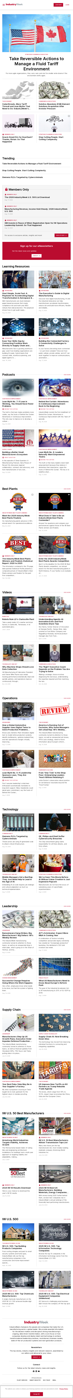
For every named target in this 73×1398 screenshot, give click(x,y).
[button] (3, 4)
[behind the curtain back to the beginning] (55, 387)
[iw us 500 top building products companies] (18, 1232)
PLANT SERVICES (22, 1380)
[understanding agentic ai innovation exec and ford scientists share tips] (55, 605)
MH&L (54, 1380)
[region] (36, 1392)
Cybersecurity (7, 833)
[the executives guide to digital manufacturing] (55, 279)
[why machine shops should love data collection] (18, 653)
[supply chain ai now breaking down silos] (55, 1023)
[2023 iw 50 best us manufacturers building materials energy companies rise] (55, 1174)
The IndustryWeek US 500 (11, 1243)
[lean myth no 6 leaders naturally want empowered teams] (55, 438)
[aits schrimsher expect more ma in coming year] (55, 919)
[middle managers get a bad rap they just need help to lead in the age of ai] (18, 863)
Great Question (10, 457)
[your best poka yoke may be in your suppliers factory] (18, 1070)
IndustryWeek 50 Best (10, 1137)
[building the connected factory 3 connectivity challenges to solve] (55, 327)
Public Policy (43, 978)
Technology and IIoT (46, 616)
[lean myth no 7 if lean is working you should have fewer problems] (18, 387)
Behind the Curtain (11, 409)
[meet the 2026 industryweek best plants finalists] (18, 502)
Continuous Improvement (11, 398)
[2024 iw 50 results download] (18, 1174)
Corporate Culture (46, 770)
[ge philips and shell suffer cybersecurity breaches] (55, 822)
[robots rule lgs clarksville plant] (18, 605)
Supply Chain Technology (48, 1034)
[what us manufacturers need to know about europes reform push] (55, 967)
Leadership (6, 930)
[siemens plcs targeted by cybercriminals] (18, 822)
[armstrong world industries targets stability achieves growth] (18, 1126)
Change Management (9, 978)
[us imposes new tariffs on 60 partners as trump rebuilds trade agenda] (55, 1070)
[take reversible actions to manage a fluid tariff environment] (36, 33)
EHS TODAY (46, 1380)
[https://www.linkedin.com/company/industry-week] (36, 1371)
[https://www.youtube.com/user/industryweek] (39, 1371)
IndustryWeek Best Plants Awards (14, 513)
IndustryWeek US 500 (46, 1243)
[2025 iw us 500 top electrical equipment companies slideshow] (55, 1280)
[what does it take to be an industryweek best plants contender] (55, 502)
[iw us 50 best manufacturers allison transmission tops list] (55, 1126)
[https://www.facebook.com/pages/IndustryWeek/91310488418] (34, 1371)
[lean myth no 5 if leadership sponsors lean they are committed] (18, 759)
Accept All (36, 1394)
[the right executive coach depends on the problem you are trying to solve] (55, 653)
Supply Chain (7, 449)
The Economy (7, 101)
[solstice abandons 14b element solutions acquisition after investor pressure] (55, 90)
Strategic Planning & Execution (36, 54)
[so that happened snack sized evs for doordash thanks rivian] (18, 123)
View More (67, 374)
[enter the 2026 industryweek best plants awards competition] (55, 545)
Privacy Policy (64, 1389)
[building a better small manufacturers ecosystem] (18, 438)
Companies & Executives (47, 101)
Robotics (5, 616)
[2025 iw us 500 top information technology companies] (55, 1232)
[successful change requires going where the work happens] (18, 967)
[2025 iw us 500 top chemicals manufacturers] (18, 1280)
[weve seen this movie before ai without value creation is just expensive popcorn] (55, 863)
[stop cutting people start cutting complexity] (55, 123)
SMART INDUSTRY (35, 1380)
